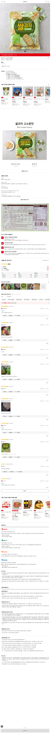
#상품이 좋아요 (34, 299)
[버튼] (48, 302)
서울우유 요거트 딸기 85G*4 (6, 512)
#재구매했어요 (47, 299)
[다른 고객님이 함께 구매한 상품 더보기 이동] (48, 497)
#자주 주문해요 (26, 299)
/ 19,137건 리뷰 (5, 66)
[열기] (25, 727)
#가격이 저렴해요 (11, 299)
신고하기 (47, 308)
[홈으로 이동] (4, 1)
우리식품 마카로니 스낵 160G (39, 99)
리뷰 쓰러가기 (45, 260)
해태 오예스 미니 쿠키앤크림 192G (17, 99)
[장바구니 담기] (9, 95)
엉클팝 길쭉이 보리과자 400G (28, 99)
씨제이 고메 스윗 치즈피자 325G (38, 512)
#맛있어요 (4, 299)
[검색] (46, 1)
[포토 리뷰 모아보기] (48, 281)
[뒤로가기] (2, 1)
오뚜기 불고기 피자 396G (27, 510)
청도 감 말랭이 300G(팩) (16, 513)
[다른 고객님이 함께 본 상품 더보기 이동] (48, 84)
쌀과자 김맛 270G (4, 98)
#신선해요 (41, 299)
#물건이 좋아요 (19, 299)
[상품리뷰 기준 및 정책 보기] (20, 294)
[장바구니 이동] (48, 1)
